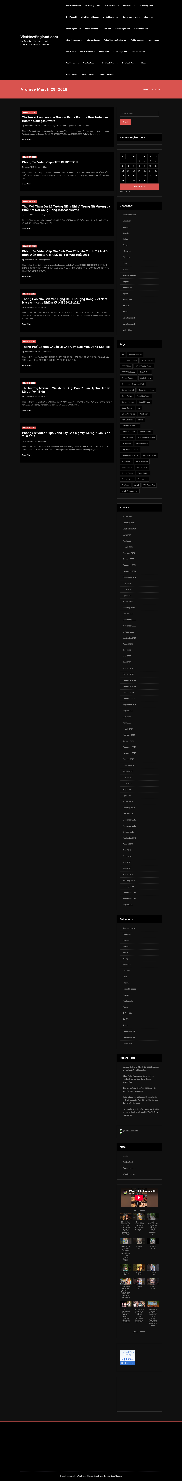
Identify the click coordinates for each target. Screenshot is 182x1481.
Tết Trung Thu (149, 485)
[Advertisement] (139, 1394)
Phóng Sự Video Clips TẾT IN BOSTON (50, 162)
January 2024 (128, 614)
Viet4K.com (104, 51)
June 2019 (127, 783)
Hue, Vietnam (71, 74)
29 (139, 180)
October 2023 (128, 632)
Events (126, 233)
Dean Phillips (127, 396)
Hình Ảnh (126, 251)
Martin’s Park (145, 432)
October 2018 (128, 832)
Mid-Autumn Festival (146, 438)
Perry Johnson (142, 461)
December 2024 (129, 565)
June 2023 (127, 650)
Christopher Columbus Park (133, 384)
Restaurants (128, 287)
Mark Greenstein (128, 432)
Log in (125, 1156)
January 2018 (128, 886)
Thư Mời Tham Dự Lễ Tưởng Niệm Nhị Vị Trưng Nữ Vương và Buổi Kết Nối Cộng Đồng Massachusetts (66, 208)
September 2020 (129, 705)
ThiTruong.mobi (146, 6)
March (159, 89)
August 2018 (128, 844)
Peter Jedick (127, 467)
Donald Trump (144, 402)
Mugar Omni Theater (130, 449)
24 (150, 176)
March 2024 (128, 601)
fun (139, 408)
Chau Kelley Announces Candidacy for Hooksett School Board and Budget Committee (138, 1079)
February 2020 (129, 735)
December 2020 (129, 699)
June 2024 (127, 589)
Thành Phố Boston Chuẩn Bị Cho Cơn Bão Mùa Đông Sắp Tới (66, 346)
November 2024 (129, 571)
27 (128, 180)
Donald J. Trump (143, 396)
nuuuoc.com (153, 40)
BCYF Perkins (147, 360)
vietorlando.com (141, 29)
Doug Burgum (127, 408)
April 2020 (127, 723)
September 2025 (129, 529)
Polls (125, 263)
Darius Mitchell (128, 390)
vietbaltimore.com (110, 17)
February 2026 (129, 523)
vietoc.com (106, 29)
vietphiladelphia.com (90, 17)
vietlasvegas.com (123, 29)
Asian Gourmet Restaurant (115, 40)
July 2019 (127, 777)
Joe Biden (144, 414)
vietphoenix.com (93, 40)
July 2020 (127, 717)
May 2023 (127, 656)
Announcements (129, 215)
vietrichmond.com (73, 40)
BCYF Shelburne (128, 372)
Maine (140, 420)
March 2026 (128, 517)
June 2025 (127, 535)
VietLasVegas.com (93, 6)
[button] (142, 1210)
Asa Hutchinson (135, 354)
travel (136, 485)
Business (126, 227)
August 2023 (128, 644)
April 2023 (127, 662)
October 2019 (128, 759)
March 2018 (128, 874)
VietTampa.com (72, 63)
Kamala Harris (127, 420)
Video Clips (42, 167)
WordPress (81, 1476)
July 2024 (127, 583)
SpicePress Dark (101, 1476)
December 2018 (129, 820)
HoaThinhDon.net (129, 63)
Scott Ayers (142, 479)
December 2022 (129, 680)
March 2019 (128, 802)
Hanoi (143, 63)
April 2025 (127, 541)
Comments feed (129, 1168)
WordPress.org (129, 1174)
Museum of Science (130, 455)
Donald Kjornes (128, 402)
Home (145, 89)
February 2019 (129, 808)
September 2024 (129, 577)
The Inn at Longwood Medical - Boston (72, 126)
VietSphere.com (137, 40)
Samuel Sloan (127, 479)
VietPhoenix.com (112, 6)
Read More (26, 139)
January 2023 (128, 674)
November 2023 (129, 626)
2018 (153, 89)
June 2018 (127, 856)
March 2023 (128, 668)
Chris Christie (145, 378)
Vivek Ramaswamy (130, 491)
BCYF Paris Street (129, 360)
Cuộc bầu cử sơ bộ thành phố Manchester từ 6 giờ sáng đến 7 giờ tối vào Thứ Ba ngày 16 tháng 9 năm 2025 (141, 1100)
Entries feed (128, 1162)
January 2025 (128, 559)
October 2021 (128, 692)
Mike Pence (126, 443)
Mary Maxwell (127, 438)
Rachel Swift (142, 467)
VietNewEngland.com (39, 37)
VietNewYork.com (73, 6)
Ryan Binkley (143, 473)
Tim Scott (125, 485)
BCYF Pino (126, 366)
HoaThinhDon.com (110, 63)
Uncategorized (44, 215)
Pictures (126, 257)
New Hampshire (149, 455)
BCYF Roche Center (144, 366)
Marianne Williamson (130, 426)
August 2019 (128, 771)
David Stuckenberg (146, 390)
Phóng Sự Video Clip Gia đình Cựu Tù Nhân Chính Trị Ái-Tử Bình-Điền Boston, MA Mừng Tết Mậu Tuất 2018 (65, 253)
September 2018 (129, 838)
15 (139, 171)
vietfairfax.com (91, 29)
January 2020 (128, 741)
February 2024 (129, 608)
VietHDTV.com (129, 6)
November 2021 (129, 686)
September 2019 (129, 765)
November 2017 (129, 899)
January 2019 (128, 814)
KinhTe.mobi (71, 17)
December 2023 (129, 620)
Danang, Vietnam (89, 74)
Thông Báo (42, 307)
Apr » (128, 191)
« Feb (122, 191)
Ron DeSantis (127, 473)
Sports (125, 294)
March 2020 (128, 729)
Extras (125, 239)
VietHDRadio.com (87, 51)
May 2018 (127, 862)
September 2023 (129, 638)
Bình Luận (127, 221)
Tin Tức (126, 306)
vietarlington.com (73, 29)
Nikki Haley (126, 461)
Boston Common (128, 378)
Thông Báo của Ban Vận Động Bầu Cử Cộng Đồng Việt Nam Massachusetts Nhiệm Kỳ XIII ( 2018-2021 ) (64, 300)
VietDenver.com (138, 51)
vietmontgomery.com (131, 17)
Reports (126, 281)
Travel (125, 312)
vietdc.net (148, 17)
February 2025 (129, 553)
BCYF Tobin (145, 372)
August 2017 (128, 905)
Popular (126, 269)
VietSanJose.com (90, 63)
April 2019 (127, 796)
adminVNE (29, 126)
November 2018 (129, 826)
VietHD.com (71, 51)
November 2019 (129, 753)
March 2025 (128, 547)
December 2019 (129, 747)
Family (125, 245)
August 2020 (128, 711)
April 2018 (127, 868)
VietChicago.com (120, 51)
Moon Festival (142, 443)
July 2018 (127, 850)
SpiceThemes (116, 1476)
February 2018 (129, 880)
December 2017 (129, 893)
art (123, 354)
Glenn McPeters (128, 414)
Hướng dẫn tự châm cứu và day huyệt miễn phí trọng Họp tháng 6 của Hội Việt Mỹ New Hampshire (141, 1112)
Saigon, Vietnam (107, 74)
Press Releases (44, 126)
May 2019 (127, 789)
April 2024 (127, 595)
